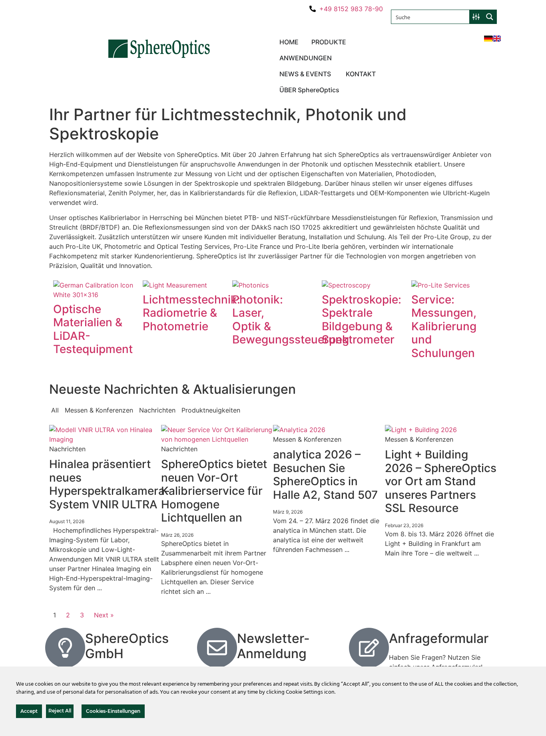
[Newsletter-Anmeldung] (217, 648)
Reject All (59, 711)
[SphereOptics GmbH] (65, 648)
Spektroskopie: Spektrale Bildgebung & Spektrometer (361, 320)
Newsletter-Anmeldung (273, 646)
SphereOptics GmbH (127, 646)
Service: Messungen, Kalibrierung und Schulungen (443, 326)
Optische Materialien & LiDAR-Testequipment (93, 329)
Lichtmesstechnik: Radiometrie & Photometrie (191, 313)
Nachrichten (157, 410)
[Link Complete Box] (105, 510)
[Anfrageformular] (369, 648)
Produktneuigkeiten (210, 410)
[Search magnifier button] (489, 17)
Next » (104, 615)
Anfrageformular (438, 638)
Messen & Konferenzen (99, 410)
